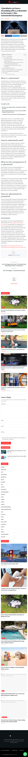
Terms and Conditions (5, 750)
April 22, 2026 (9, 351)
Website (3, 432)
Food (2, 497)
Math (2, 517)
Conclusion (5, 72)
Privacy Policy (14, 750)
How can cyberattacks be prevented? (11, 71)
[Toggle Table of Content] (24, 55)
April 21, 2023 (9, 453)
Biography (3, 477)
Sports (2, 527)
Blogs (2, 479)
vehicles (3, 536)
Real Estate (4, 521)
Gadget (3, 499)
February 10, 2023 (15, 18)
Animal (2, 467)
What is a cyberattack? (7, 56)
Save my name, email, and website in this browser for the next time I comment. (14, 438)
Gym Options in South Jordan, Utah (9, 564)
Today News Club (7, 754)
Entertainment (5, 492)
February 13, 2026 (10, 390)
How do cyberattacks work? (8, 68)
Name (2, 420)
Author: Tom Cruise (11, 74)
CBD (2, 484)
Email (2, 426)
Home (2, 5)
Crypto (2, 487)
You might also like (8, 58)
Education (3, 489)
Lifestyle (3, 514)
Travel (2, 531)
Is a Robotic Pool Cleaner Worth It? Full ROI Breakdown (13, 66)
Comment (3, 404)
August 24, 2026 (4, 565)
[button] (25, 754)
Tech (5, 5)
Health (3, 504)
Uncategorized (4, 534)
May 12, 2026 (9, 333)
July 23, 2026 (9, 313)
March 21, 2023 (10, 457)
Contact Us (21, 750)
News (2, 519)
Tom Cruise (7, 18)
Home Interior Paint (6, 509)
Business (3, 482)
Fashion (3, 494)
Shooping (3, 524)
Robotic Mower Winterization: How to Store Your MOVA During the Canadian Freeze (14, 63)
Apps (2, 472)
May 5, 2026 (3, 723)
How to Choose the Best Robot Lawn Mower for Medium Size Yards (14, 60)
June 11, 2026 (3, 644)
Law (2, 512)
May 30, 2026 (3, 670)
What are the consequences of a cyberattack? (12, 69)
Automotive (4, 474)
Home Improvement (6, 507)
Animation (3, 469)
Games (2, 502)
